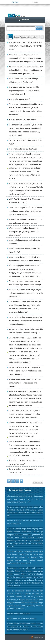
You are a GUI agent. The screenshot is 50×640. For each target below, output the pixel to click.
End (21, 481)
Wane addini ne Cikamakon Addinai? (22, 618)
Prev (13, 481)
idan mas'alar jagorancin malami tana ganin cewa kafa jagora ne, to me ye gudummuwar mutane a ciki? (25, 499)
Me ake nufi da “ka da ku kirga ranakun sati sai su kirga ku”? (25, 522)
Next (17, 481)
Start (9, 481)
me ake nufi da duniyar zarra (18, 613)
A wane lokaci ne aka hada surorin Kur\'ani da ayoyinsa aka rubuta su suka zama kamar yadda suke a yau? (25, 626)
